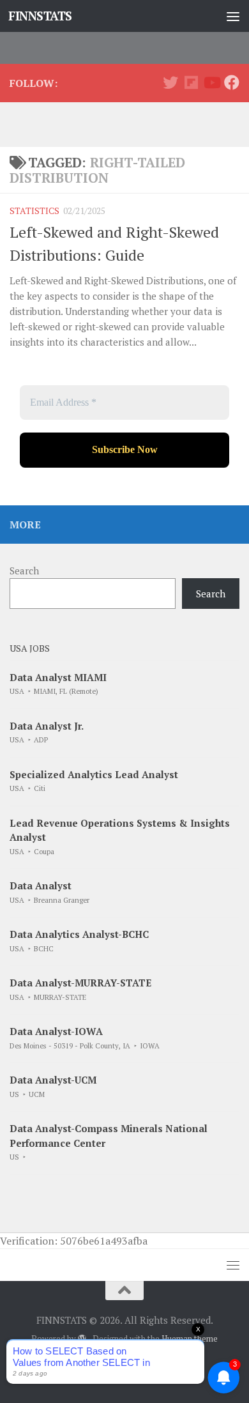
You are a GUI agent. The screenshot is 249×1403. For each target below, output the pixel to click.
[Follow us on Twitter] (170, 82)
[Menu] (233, 16)
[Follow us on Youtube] (211, 82)
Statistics (34, 210)
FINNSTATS (40, 16)
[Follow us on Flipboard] (191, 82)
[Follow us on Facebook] (231, 82)
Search (24, 570)
